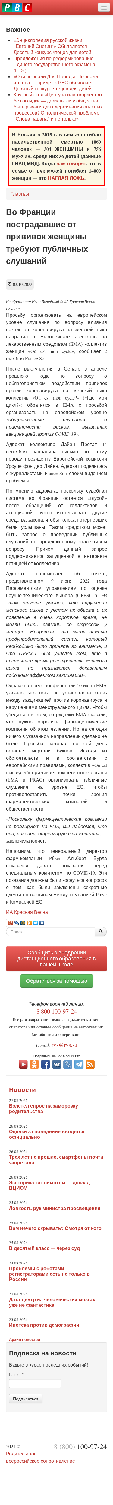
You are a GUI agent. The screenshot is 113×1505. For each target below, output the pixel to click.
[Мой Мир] (23, 923)
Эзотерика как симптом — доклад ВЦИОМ (49, 1185)
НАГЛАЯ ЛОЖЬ (66, 177)
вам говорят (71, 163)
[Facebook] (45, 1063)
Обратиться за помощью (56, 980)
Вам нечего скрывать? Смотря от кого (55, 1228)
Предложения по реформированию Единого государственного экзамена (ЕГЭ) (54, 64)
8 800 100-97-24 (56, 1011)
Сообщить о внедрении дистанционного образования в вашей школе (56, 958)
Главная (20, 193)
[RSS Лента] (90, 1063)
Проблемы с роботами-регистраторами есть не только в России (49, 1274)
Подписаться (26, 1399)
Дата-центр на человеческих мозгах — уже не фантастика (55, 1302)
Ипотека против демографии (44, 1325)
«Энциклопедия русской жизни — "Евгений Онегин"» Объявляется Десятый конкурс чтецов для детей (52, 46)
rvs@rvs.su (64, 1044)
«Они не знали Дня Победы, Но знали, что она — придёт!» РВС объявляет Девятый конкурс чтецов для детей (56, 82)
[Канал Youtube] (23, 1063)
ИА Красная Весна (27, 912)
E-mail (16, 1374)
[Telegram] (79, 1063)
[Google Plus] (10, 923)
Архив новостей (24, 1339)
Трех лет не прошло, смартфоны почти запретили (56, 1160)
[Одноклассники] (29, 923)
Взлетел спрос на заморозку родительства (43, 1108)
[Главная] (17, 7)
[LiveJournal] (17, 923)
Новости (22, 1089)
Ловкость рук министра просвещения (54, 1208)
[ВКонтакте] (42, 923)
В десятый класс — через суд (44, 1248)
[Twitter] (36, 923)
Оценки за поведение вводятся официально (46, 1134)
